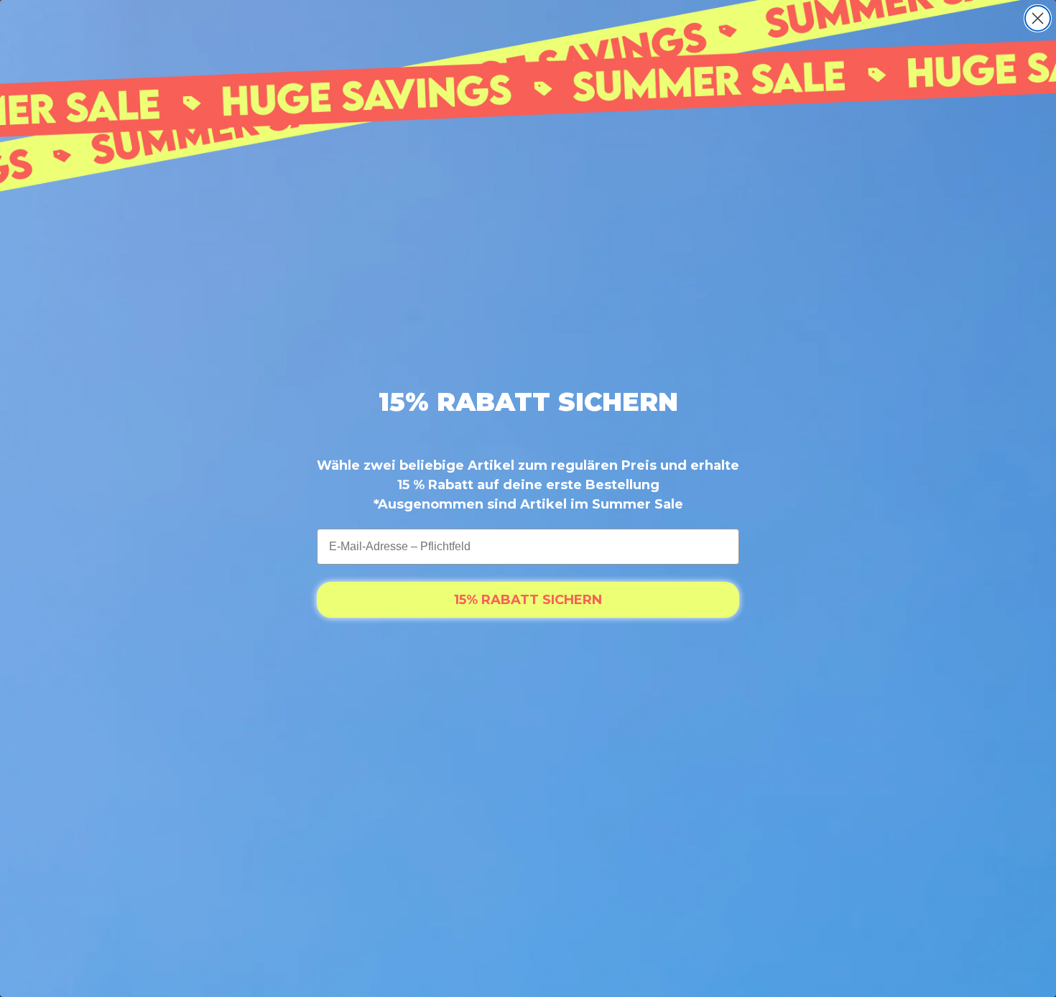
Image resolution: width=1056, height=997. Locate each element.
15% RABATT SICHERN (528, 600)
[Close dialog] (1037, 18)
